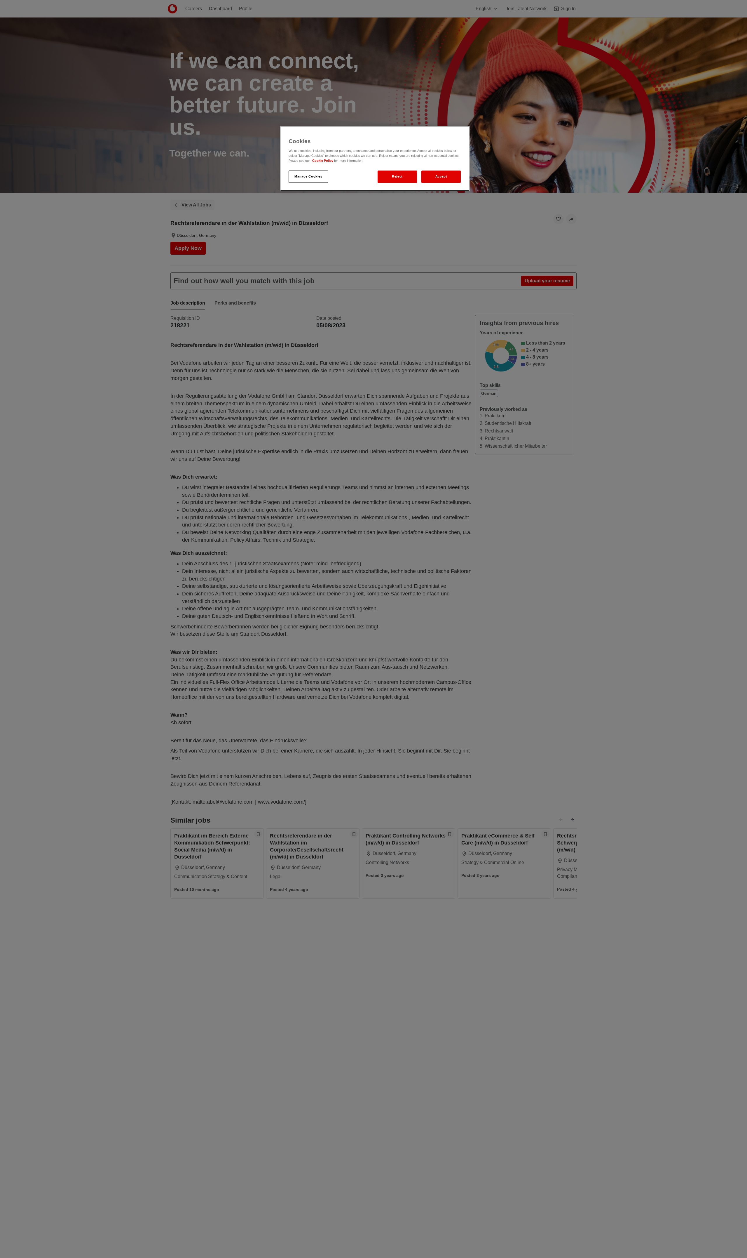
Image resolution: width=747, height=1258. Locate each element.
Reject (397, 176)
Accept (441, 176)
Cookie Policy (322, 160)
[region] (375, 158)
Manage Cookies (308, 176)
